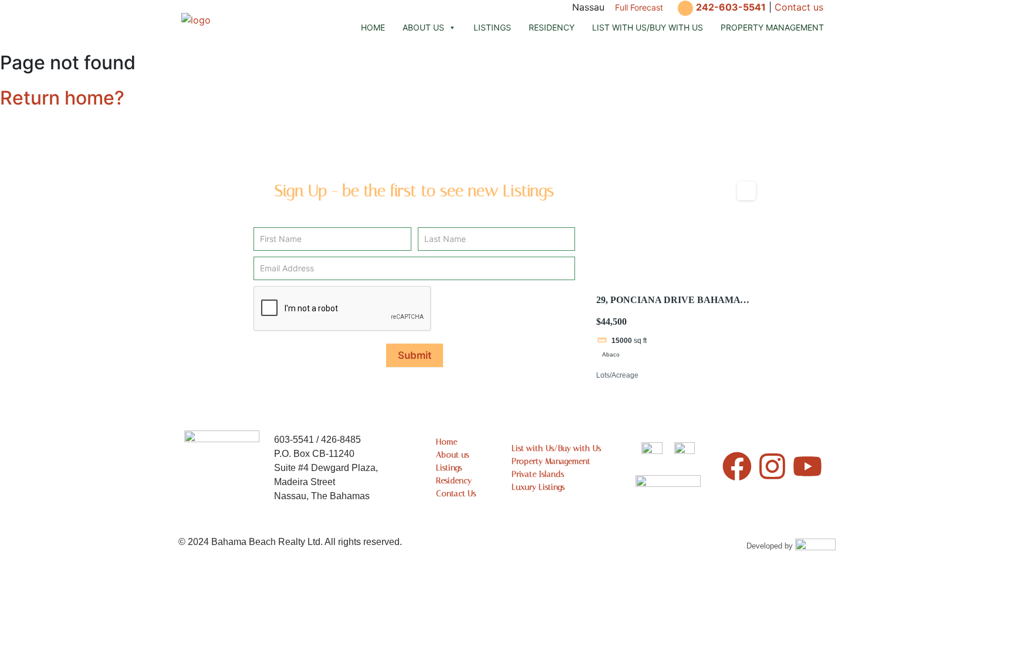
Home (373, 27)
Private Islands (538, 474)
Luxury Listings (538, 487)
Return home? (62, 97)
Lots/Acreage (617, 375)
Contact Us (456, 494)
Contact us (799, 7)
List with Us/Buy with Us (647, 27)
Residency (551, 27)
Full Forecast (639, 7)
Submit (414, 355)
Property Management (772, 27)
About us (423, 27)
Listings (492, 27)
